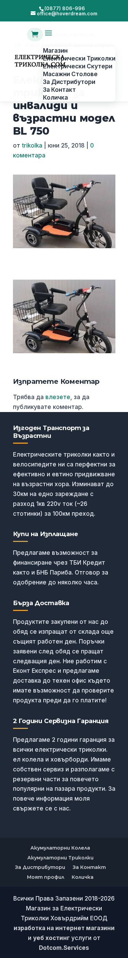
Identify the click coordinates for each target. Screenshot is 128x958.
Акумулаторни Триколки (60, 858)
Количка (83, 877)
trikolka (32, 145)
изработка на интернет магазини (64, 928)
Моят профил (45, 877)
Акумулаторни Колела (60, 848)
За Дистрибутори (40, 867)
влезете (57, 397)
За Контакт (89, 867)
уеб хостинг (51, 938)
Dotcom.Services (64, 947)
